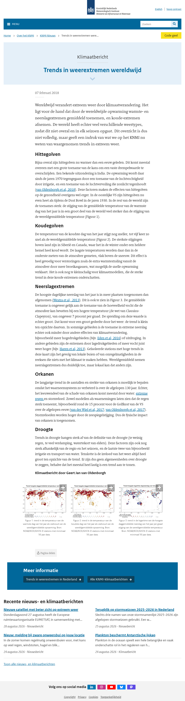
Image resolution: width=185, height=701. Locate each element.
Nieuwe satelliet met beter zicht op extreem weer (41, 610)
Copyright (70, 697)
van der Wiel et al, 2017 (87, 409)
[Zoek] (174, 24)
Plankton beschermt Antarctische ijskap (125, 635)
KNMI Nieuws (47, 35)
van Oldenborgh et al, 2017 (125, 409)
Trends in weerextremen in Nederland (51, 579)
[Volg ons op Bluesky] (121, 687)
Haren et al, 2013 (72, 349)
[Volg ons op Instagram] (101, 687)
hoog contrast (174, 9)
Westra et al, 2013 (66, 300)
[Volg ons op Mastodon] (131, 687)
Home (7, 35)
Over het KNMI (25, 35)
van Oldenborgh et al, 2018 (55, 189)
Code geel (171, 35)
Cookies (93, 697)
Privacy (82, 697)
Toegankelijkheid (110, 697)
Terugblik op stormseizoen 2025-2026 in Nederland (134, 610)
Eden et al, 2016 (108, 338)
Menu (15, 24)
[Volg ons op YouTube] (111, 687)
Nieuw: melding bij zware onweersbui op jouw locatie (44, 635)
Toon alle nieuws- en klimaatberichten (29, 664)
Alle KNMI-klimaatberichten (109, 579)
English (158, 9)
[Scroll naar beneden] (92, 79)
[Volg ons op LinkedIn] (91, 687)
